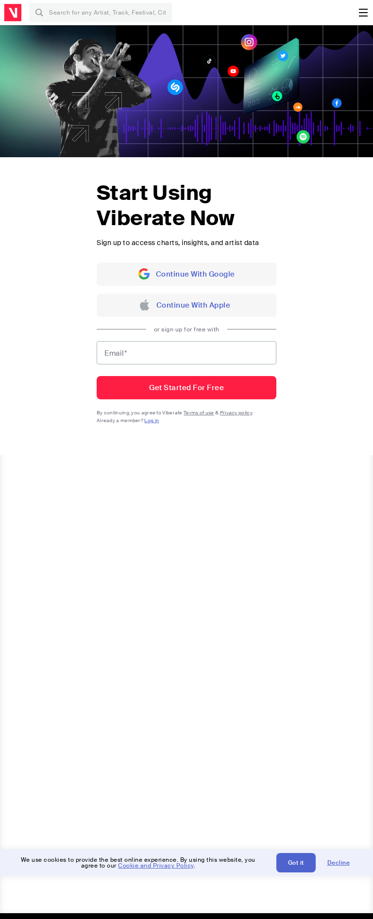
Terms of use (199, 413)
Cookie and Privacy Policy (156, 866)
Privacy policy (236, 413)
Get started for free (186, 388)
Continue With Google (195, 274)
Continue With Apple (193, 305)
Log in (151, 420)
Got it (296, 863)
